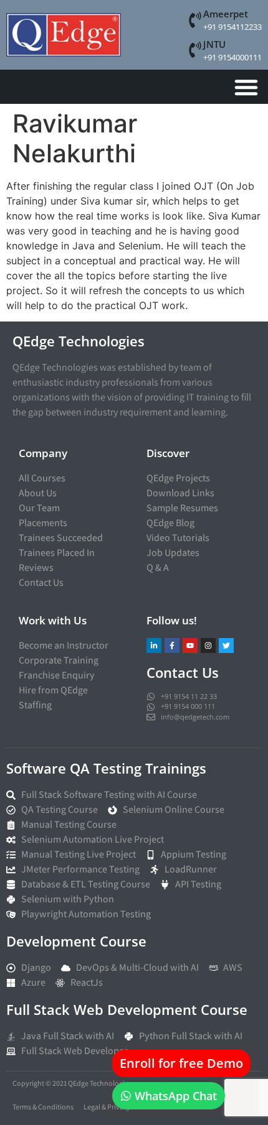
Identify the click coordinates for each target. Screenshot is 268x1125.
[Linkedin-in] (153, 645)
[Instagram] (208, 645)
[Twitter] (226, 645)
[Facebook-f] (172, 645)
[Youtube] (190, 645)
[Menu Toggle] (246, 87)
